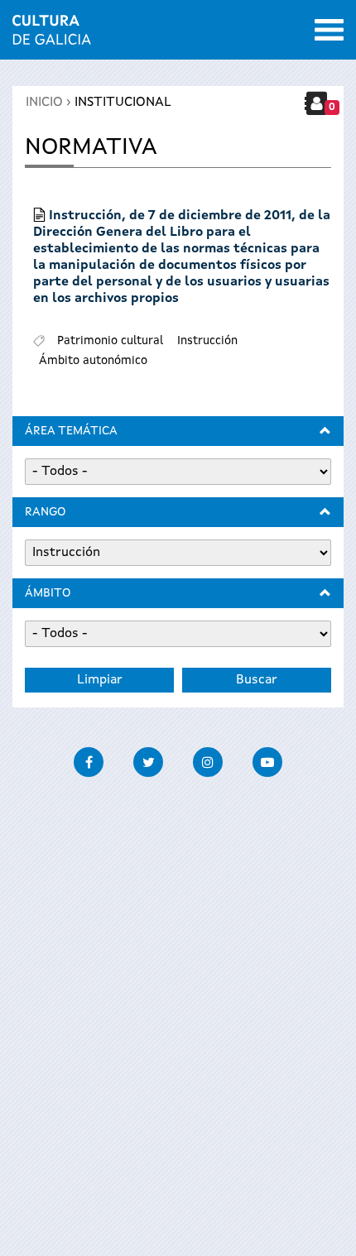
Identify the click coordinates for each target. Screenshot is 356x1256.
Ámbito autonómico (93, 361)
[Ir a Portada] (51, 34)
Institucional (123, 102)
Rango (45, 512)
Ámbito (47, 593)
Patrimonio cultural (110, 341)
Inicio (44, 102)
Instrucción (207, 341)
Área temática (71, 431)
